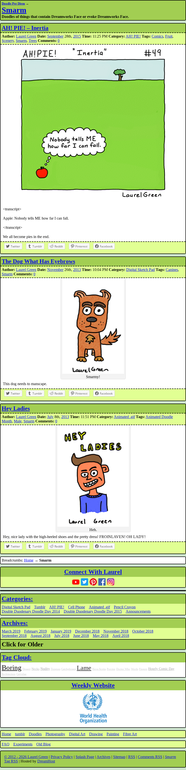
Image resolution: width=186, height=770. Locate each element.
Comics (157, 36)
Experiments (22, 744)
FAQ (5, 744)
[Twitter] (84, 582)
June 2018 (81, 636)
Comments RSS (150, 757)
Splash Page (85, 757)
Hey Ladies (16, 408)
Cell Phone (76, 607)
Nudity (45, 669)
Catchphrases (68, 669)
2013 (77, 270)
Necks (35, 669)
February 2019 (35, 631)
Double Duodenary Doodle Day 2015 (93, 611)
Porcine (111, 669)
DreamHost (46, 761)
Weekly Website (93, 685)
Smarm (14, 10)
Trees (33, 41)
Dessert (27, 669)
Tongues (55, 669)
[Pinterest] (93, 582)
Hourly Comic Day (161, 669)
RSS (131, 757)
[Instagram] (110, 582)
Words (134, 669)
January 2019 (61, 631)
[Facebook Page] (102, 582)
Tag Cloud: (17, 657)
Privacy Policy (62, 757)
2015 (77, 36)
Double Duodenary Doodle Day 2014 (31, 611)
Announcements (138, 611)
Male (18, 421)
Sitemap (119, 757)
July (50, 417)
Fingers (143, 669)
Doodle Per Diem (13, 3)
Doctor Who (123, 669)
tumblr (20, 734)
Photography (55, 734)
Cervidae (21, 674)
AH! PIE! (133, 36)
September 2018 (14, 636)
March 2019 (11, 631)
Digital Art (77, 734)
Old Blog (43, 744)
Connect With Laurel (93, 571)
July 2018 (61, 636)
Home (28, 560)
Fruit (168, 36)
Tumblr (39, 607)
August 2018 (40, 636)
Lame (84, 667)
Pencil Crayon (125, 607)
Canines (172, 270)
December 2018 (87, 631)
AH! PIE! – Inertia (25, 28)
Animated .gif (124, 417)
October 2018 (142, 631)
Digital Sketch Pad (140, 270)
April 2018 (120, 636)
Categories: (17, 598)
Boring (12, 667)
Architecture (9, 674)
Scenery (8, 41)
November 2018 (115, 631)
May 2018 (100, 636)
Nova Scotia (99, 669)
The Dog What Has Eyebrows (38, 261)
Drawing (96, 734)
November (55, 270)
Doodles (35, 734)
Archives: (15, 623)
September (55, 36)
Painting (113, 734)
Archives (103, 757)
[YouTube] (75, 582)
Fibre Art (130, 734)
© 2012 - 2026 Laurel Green (26, 757)
